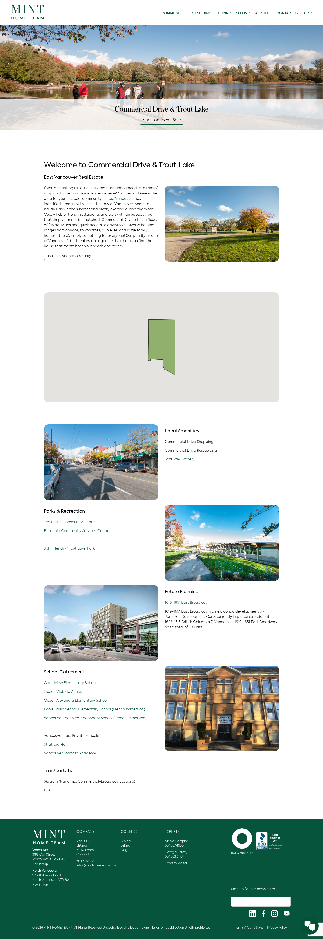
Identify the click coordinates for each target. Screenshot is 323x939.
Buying (224, 13)
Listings (81, 845)
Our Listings (202, 13)
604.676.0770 (85, 861)
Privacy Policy (277, 927)
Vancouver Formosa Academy (70, 753)
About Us (263, 13)
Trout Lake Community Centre (70, 522)
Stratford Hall (55, 744)
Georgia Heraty (176, 852)
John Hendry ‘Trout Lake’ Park (69, 548)
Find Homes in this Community (68, 256)
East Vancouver (120, 199)
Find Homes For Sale (161, 120)
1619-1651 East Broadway (186, 603)
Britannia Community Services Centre (76, 531)
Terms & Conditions (249, 927)
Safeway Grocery (180, 459)
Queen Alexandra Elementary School (76, 700)
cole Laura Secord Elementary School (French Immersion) (94, 709)
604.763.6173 (174, 856)
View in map (40, 864)
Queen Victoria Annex (63, 692)
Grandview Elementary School (70, 683)
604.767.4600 (174, 845)
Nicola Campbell (177, 841)
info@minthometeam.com (96, 865)
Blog (307, 13)
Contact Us (287, 13)
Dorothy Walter (176, 863)
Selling (243, 13)
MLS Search (85, 850)
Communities (173, 13)
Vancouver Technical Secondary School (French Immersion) (95, 718)
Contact (82, 854)
